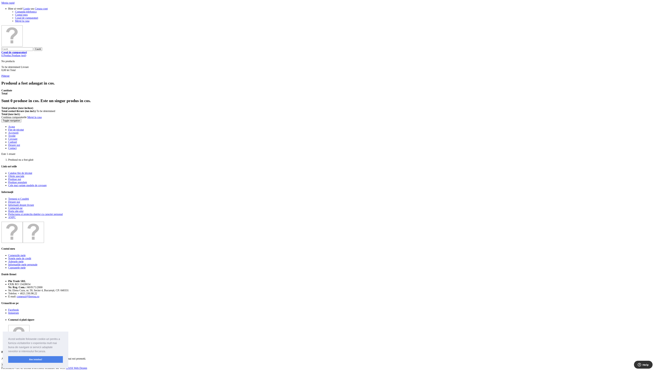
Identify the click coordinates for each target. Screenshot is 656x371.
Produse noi (14, 179)
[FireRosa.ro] (12, 45)
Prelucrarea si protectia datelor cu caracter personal (35, 214)
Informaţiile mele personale (22, 264)
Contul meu (21, 14)
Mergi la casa (22, 20)
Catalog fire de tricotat (20, 173)
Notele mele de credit (19, 258)
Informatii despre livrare (21, 205)
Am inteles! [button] (35, 359)
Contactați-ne (15, 208)
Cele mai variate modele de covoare (27, 185)
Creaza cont (41, 8)
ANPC (12, 217)
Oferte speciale (16, 176)
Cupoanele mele (17, 267)
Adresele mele (16, 261)
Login (26, 8)
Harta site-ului (15, 211)
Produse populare (17, 182)
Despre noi (14, 201)
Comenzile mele (17, 255)
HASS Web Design (76, 368)
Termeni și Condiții (18, 198)
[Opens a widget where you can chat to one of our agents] (643, 365)
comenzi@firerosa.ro (28, 296)
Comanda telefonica (26, 11)
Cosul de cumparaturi (26, 17)
